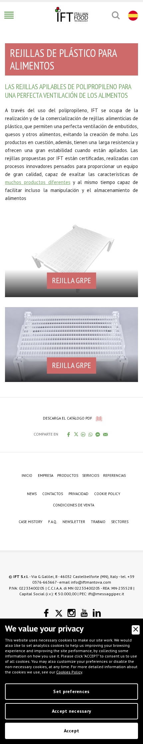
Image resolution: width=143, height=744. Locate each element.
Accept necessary (71, 711)
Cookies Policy (69, 671)
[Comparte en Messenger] (98, 434)
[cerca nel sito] (115, 15)
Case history (31, 521)
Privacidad (78, 493)
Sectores (119, 521)
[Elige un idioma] (132, 15)
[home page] (71, 14)
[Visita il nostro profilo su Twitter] (59, 613)
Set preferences (71, 691)
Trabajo (98, 521)
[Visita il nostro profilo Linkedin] (96, 613)
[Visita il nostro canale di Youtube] (84, 613)
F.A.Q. (52, 521)
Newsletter (74, 521)
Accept (71, 731)
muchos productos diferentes (38, 182)
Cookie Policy (107, 493)
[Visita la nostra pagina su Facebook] (46, 613)
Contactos (52, 493)
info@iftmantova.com (91, 582)
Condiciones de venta (73, 505)
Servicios (90, 475)
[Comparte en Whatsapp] (90, 434)
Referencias (114, 475)
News (32, 493)
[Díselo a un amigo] (105, 434)
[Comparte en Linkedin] (83, 434)
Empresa (45, 475)
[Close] (136, 630)
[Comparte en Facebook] (68, 434)
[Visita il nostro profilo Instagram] (71, 613)
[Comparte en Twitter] (75, 434)
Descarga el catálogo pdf (67, 418)
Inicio (27, 475)
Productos (67, 475)
